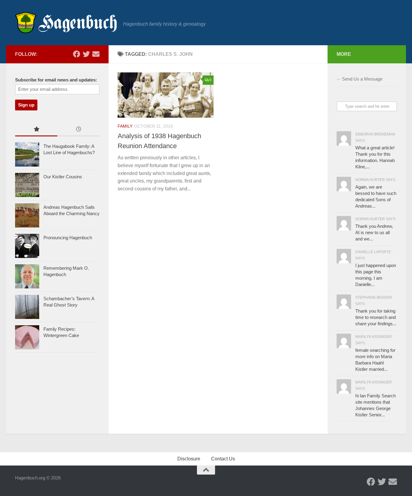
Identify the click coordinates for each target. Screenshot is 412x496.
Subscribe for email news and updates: (56, 80)
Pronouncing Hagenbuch (67, 237)
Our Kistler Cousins (62, 176)
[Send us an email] (96, 54)
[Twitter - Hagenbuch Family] (86, 54)
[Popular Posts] (36, 129)
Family (125, 126)
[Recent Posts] (78, 129)
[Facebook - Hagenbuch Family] (76, 54)
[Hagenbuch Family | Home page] (66, 22)
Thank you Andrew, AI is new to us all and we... (374, 232)
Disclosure (188, 458)
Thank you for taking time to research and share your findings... (375, 317)
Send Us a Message (362, 78)
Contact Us (223, 458)
